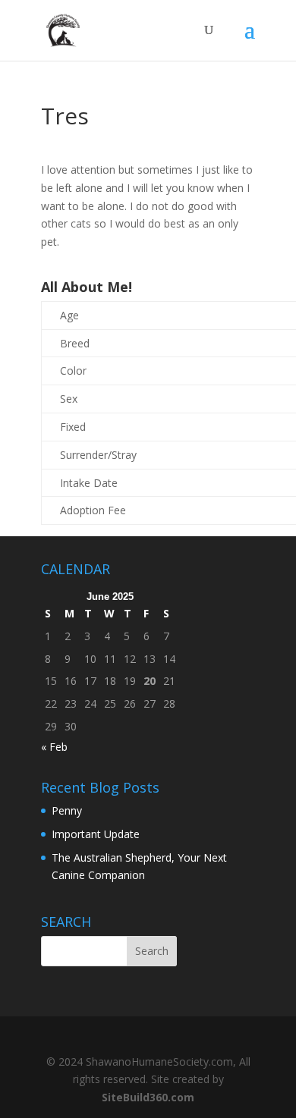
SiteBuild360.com (148, 1097)
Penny (67, 810)
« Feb (54, 747)
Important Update (96, 834)
